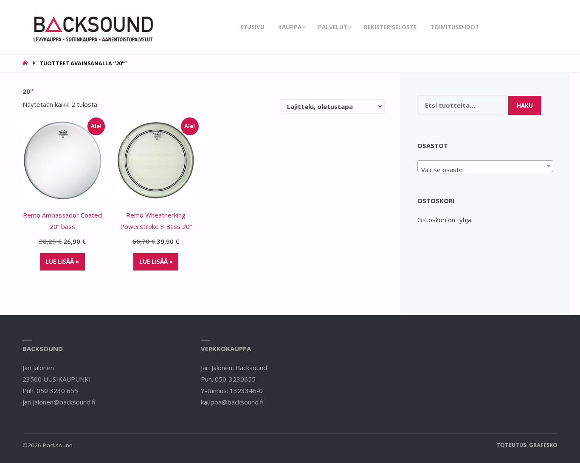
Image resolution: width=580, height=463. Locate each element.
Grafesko (543, 445)
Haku (525, 105)
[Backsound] (92, 27)
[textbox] (485, 170)
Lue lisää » (62, 261)
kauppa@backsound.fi (232, 402)
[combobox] (485, 166)
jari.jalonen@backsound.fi (59, 402)
